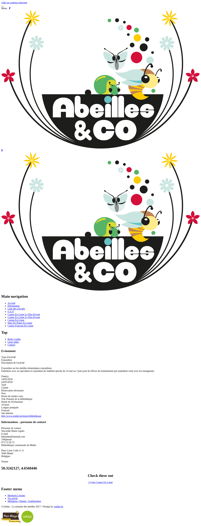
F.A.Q (11, 311)
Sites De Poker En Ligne (20, 323)
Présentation (14, 306)
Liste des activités (16, 308)
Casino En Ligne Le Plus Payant (24, 314)
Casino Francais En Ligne (20, 325)
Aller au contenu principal (14, 2)
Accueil (11, 303)
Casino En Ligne (16, 320)
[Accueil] (100, 147)
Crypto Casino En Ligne (100, 482)
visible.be (58, 506)
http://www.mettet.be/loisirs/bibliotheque (21, 416)
